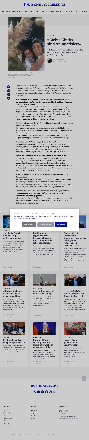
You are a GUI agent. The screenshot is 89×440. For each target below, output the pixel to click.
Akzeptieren (61, 224)
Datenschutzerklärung (29, 218)
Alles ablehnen (29, 224)
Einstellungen (46, 224)
